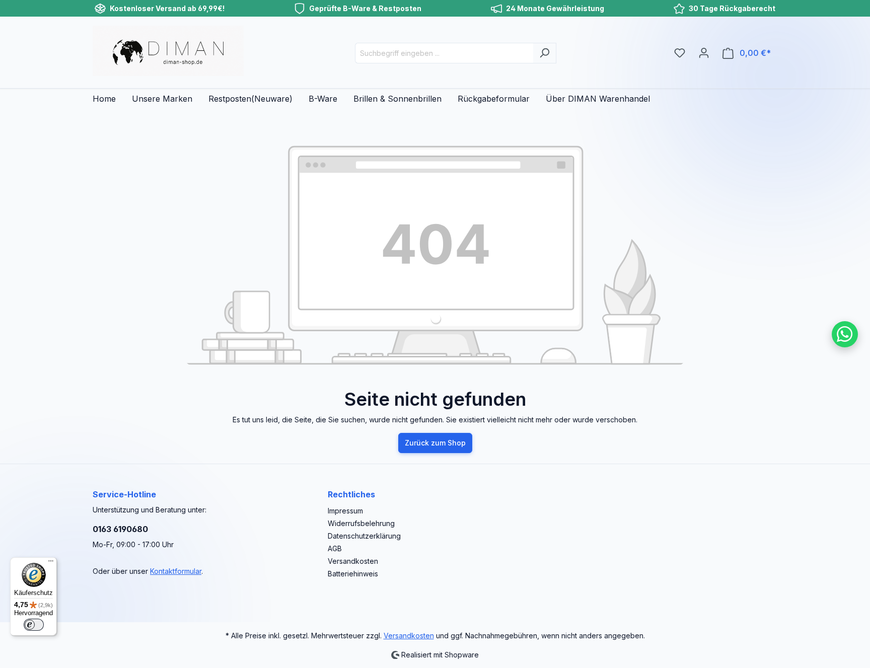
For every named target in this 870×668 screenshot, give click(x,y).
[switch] (34, 625)
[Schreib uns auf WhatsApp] (845, 334)
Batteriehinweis (353, 573)
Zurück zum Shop (435, 442)
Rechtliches (351, 494)
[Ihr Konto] (704, 53)
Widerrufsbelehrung (361, 523)
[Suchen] (544, 53)
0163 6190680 (120, 529)
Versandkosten (353, 561)
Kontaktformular (175, 571)
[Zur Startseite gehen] (168, 51)
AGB (335, 548)
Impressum (345, 510)
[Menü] (51, 563)
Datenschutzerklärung (364, 536)
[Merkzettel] (680, 53)
